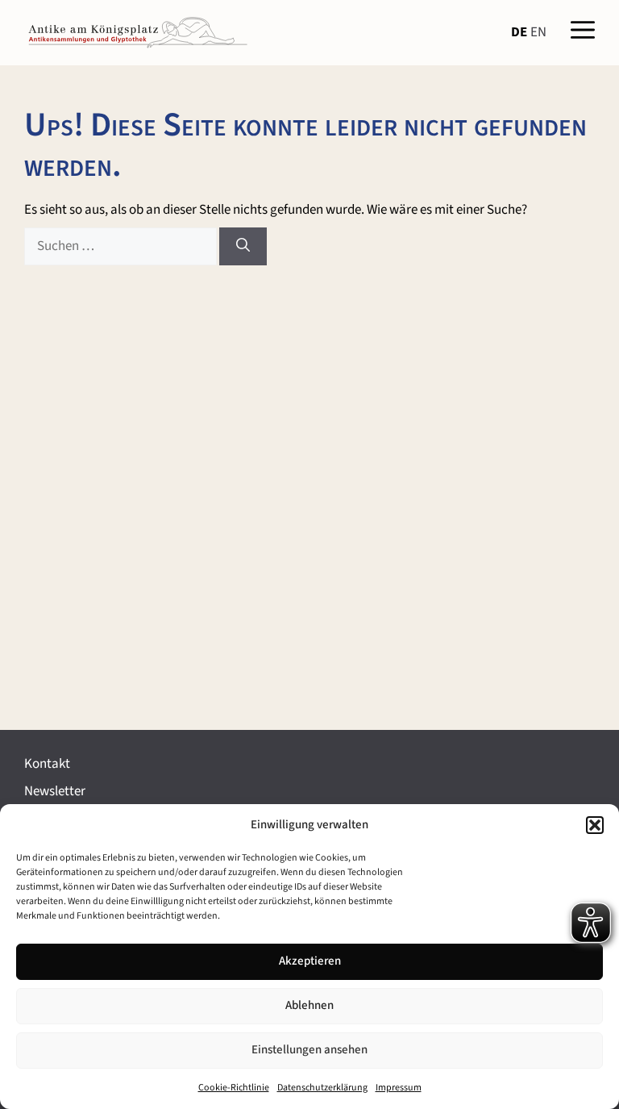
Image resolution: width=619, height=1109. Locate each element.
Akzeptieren (310, 961)
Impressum (399, 1087)
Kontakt (47, 763)
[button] (595, 825)
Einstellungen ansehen (309, 1049)
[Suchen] (243, 246)
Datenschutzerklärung (322, 1087)
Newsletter (54, 791)
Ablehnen (309, 1005)
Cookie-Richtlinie (233, 1087)
